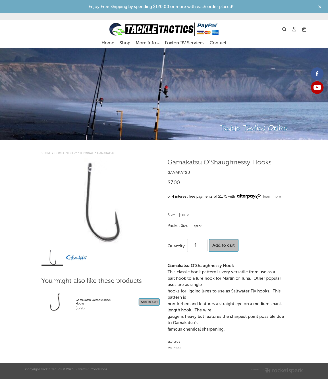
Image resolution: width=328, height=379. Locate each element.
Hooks (177, 347)
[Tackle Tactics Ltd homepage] (163, 29)
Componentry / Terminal (73, 153)
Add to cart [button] (223, 245)
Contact (218, 43)
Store (46, 153)
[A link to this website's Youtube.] (317, 87)
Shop (125, 43)
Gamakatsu (105, 153)
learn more (272, 196)
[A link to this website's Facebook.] (317, 73)
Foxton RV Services (184, 43)
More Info (146, 43)
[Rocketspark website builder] (276, 371)
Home (108, 43)
